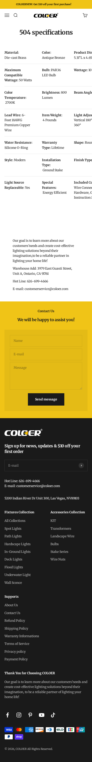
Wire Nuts (57, 559)
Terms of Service (16, 644)
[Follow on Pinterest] (30, 715)
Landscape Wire (62, 536)
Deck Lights (13, 559)
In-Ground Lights (17, 552)
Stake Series (59, 552)
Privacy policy (15, 652)
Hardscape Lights (17, 544)
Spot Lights (12, 529)
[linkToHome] (46, 432)
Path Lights (13, 536)
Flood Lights (13, 567)
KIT (53, 521)
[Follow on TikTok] (53, 715)
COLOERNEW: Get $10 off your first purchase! (43, 4)
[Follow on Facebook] (7, 715)
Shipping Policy (16, 628)
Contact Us (12, 613)
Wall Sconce (13, 583)
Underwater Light (17, 575)
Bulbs (54, 544)
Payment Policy (16, 659)
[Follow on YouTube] (42, 715)
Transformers (60, 529)
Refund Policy (14, 621)
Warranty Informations (21, 636)
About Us (11, 605)
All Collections (14, 521)
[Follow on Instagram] (19, 715)
